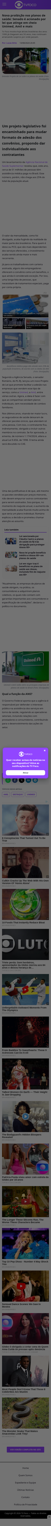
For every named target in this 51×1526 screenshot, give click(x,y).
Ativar (25, 773)
